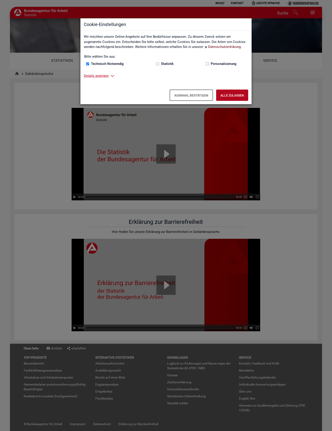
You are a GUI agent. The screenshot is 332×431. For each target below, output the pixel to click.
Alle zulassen (232, 95)
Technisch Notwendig (107, 64)
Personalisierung (223, 64)
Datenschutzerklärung (224, 47)
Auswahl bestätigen (191, 95)
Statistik (167, 64)
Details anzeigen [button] (96, 76)
